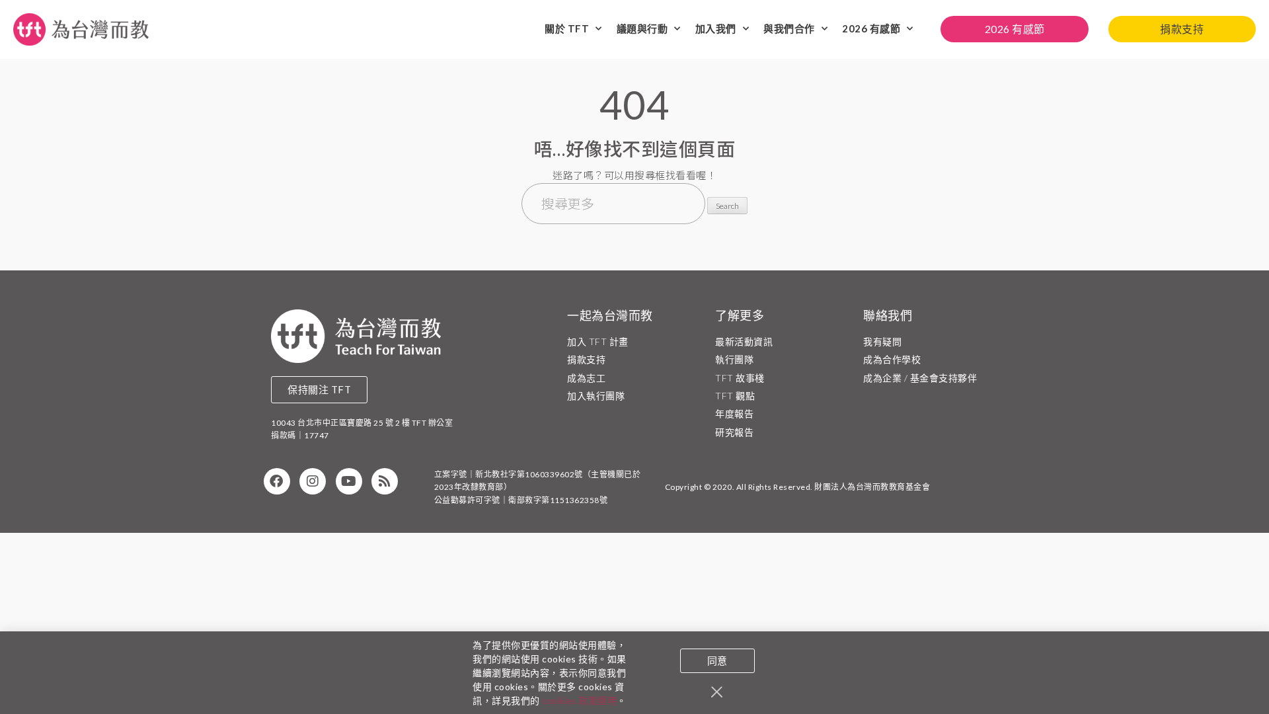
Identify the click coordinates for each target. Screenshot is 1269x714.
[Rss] (384, 481)
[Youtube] (349, 481)
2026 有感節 (871, 28)
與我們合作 (789, 28)
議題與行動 (642, 28)
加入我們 (715, 28)
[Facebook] (277, 481)
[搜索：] (614, 205)
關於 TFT (567, 28)
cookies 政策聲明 (579, 700)
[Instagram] (312, 481)
